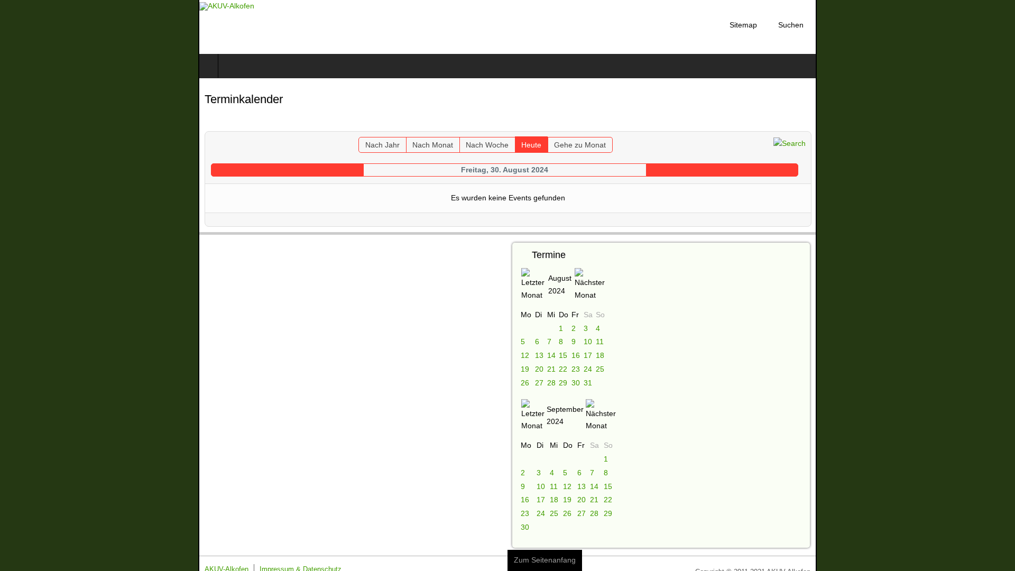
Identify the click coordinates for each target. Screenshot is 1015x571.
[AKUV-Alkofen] (28, 6)
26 (525, 383)
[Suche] (988, 143)
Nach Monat (419, 145)
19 (525, 369)
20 (539, 369)
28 (551, 383)
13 (539, 355)
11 (600, 341)
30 (575, 383)
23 (575, 369)
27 (539, 383)
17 (587, 355)
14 (551, 355)
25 (600, 369)
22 (562, 369)
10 (587, 341)
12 (525, 355)
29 (562, 383)
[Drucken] (1002, 124)
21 (551, 369)
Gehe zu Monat (566, 145)
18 (600, 355)
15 (562, 355)
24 (587, 369)
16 (575, 355)
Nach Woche (473, 145)
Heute (518, 145)
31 (587, 383)
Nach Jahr (369, 145)
